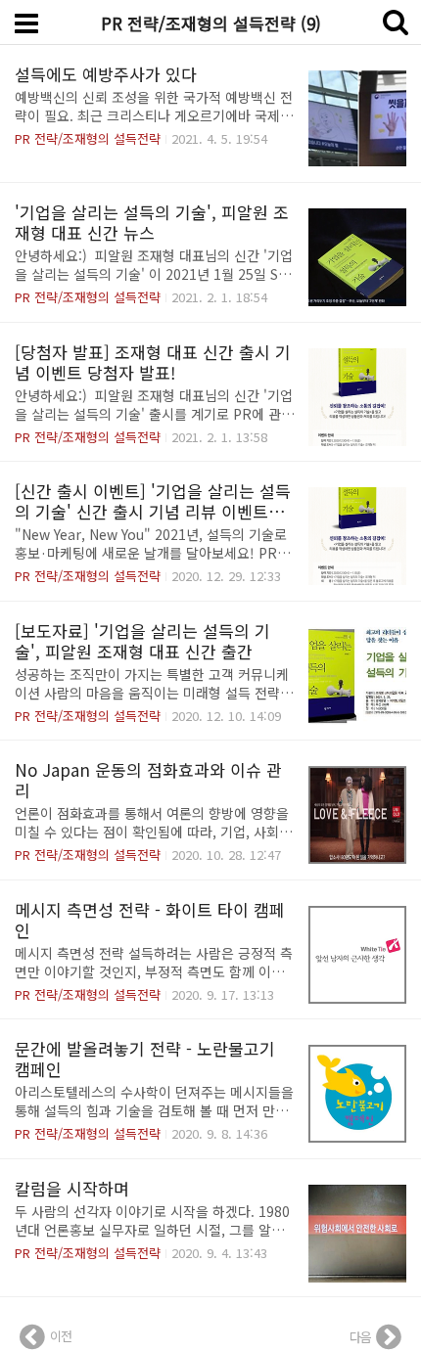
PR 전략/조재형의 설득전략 (88, 138)
